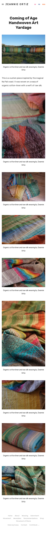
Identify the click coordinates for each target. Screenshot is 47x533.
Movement (7, 518)
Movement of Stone (23, 521)
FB (39, 4)
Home (10, 516)
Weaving (25, 516)
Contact (24, 525)
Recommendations (31, 518)
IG (35, 4)
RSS (43, 4)
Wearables (17, 518)
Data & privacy (13, 525)
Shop (42, 518)
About (17, 516)
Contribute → (34, 525)
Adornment (34, 516)
